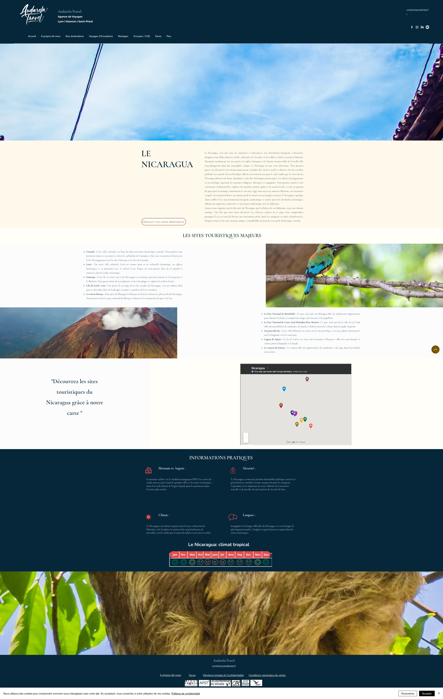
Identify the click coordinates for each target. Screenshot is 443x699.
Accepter (427, 693)
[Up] (435, 349)
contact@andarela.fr (224, 666)
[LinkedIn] (422, 27)
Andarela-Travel (70, 11)
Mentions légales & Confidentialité (223, 675)
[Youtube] (427, 27)
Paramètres (407, 693)
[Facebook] (412, 27)
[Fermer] (439, 693)
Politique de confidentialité (185, 693)
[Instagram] (417, 27)
